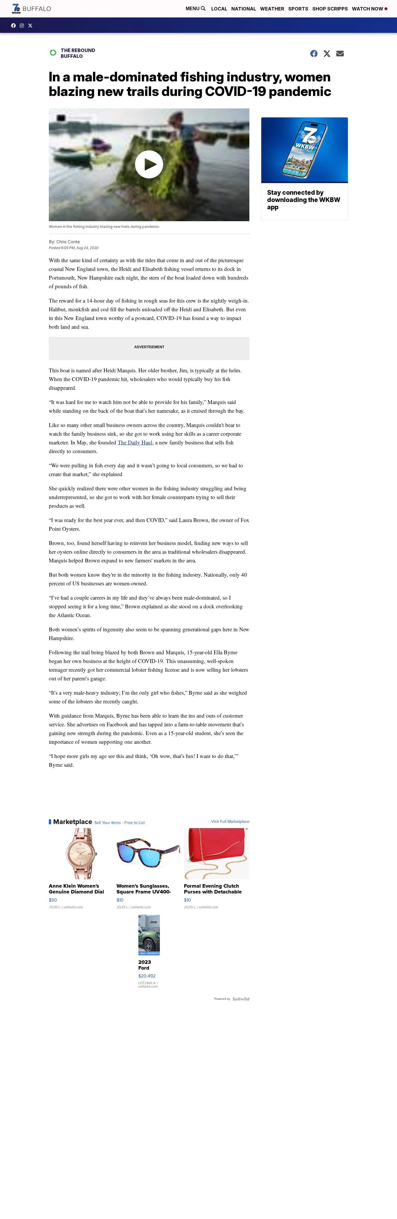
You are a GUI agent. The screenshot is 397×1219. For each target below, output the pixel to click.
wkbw (23, 25)
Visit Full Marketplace (230, 822)
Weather (272, 9)
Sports (298, 9)
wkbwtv (15, 25)
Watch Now (368, 9)
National (243, 9)
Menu (193, 8)
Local (219, 9)
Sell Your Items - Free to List (119, 823)
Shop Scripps (330, 9)
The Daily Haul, (136, 442)
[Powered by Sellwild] (241, 999)
